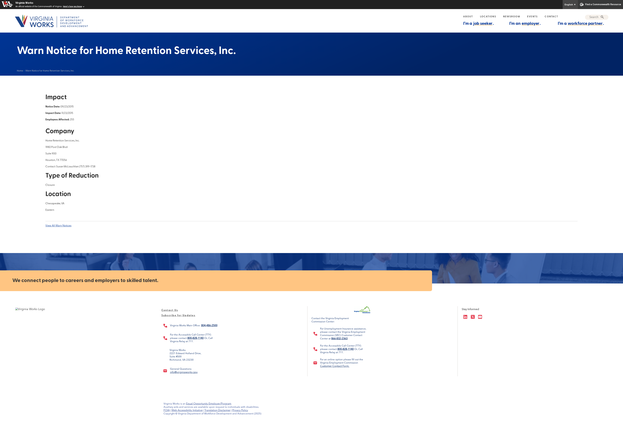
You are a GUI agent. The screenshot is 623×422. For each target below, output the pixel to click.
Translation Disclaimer (217, 410)
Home (20, 71)
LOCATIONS (488, 17)
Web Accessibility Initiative (187, 410)
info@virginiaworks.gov (184, 372)
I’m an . (525, 24)
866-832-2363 (339, 338)
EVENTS (532, 17)
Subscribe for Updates (178, 315)
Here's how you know (72, 6)
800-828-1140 (195, 338)
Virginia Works (24, 2)
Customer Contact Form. (334, 366)
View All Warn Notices (58, 226)
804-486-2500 (209, 325)
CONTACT (551, 17)
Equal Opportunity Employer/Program (208, 404)
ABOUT (468, 17)
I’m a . (478, 24)
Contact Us (169, 310)
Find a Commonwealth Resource (603, 4)
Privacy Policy (240, 410)
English (570, 4)
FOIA (167, 410)
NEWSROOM (511, 17)
